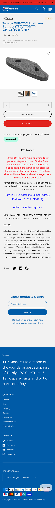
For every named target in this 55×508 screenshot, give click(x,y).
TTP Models (23, 499)
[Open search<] (37, 9)
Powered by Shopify (37, 499)
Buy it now (28, 123)
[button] (49, 105)
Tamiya (9, 18)
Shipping (16, 40)
